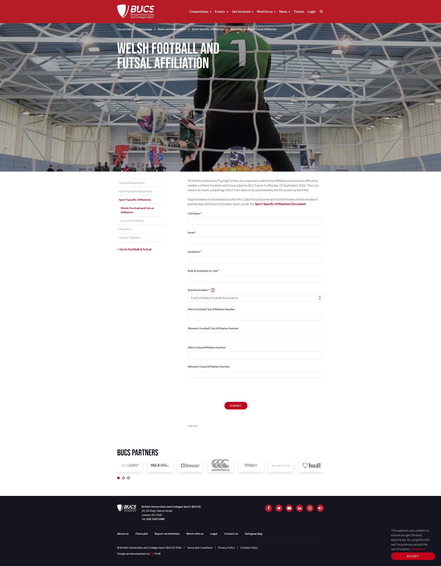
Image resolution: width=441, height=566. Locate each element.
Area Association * (199, 289)
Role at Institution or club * (203, 270)
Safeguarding (253, 533)
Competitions (198, 11)
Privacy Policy (226, 547)
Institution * (195, 251)
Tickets (299, 11)
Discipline (125, 229)
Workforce (265, 11)
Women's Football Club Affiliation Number (213, 328)
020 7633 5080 (155, 519)
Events (220, 11)
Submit (236, 405)
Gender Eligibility (130, 237)
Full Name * (195, 213)
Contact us (231, 533)
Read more (418, 549)
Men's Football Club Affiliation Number (211, 309)
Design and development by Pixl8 (139, 553)
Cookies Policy (249, 547)
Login (311, 11)
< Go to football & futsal (134, 249)
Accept (413, 556)
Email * (192, 232)
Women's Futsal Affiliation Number (209, 366)
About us (123, 533)
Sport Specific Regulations (135, 191)
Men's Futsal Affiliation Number (207, 347)
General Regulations (132, 182)
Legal (213, 533)
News (283, 11)
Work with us (194, 533)
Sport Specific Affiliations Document (280, 204)
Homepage (145, 29)
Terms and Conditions (200, 547)
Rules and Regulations (172, 29)
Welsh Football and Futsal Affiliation (137, 210)
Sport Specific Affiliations (208, 29)
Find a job (142, 533)
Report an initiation (167, 533)
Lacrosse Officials (132, 220)
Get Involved (241, 11)
